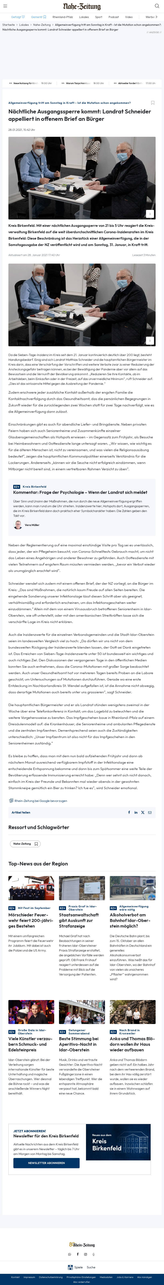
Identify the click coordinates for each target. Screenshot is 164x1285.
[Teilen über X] (142, 812)
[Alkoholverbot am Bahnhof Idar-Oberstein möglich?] (133, 888)
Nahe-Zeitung (42, 25)
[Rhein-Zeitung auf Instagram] (86, 1254)
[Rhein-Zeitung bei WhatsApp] (70, 1254)
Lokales (24, 25)
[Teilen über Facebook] (129, 812)
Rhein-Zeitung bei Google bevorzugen (40, 801)
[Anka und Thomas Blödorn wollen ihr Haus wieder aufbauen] (133, 1012)
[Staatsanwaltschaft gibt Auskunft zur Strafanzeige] (82, 888)
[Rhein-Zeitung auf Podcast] (94, 1254)
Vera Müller (32, 525)
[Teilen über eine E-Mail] (149, 812)
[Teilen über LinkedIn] (136, 812)
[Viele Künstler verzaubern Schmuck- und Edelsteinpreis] (31, 1012)
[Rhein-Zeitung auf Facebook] (78, 1254)
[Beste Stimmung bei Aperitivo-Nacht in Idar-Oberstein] (82, 1012)
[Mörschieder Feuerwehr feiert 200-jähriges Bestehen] (31, 888)
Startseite (8, 25)
